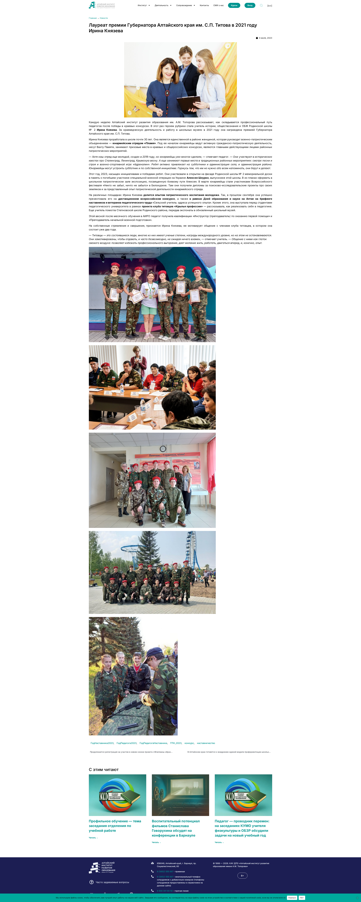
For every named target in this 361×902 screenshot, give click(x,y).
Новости (104, 18)
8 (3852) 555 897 (165, 876)
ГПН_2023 (175, 743)
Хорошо (292, 897)
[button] (242, 876)
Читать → (93, 837)
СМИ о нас (218, 5)
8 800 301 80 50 (165, 891)
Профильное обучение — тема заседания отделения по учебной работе (115, 826)
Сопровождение (184, 5)
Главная (93, 18)
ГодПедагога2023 (127, 743)
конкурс (189, 743)
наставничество (206, 743)
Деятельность (161, 5)
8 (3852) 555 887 (165, 871)
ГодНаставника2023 (102, 743)
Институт (142, 5)
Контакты (204, 5)
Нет (302, 897)
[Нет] (357, 897)
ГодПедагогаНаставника (153, 743)
